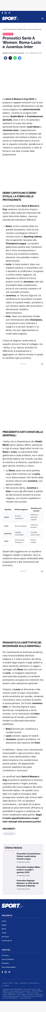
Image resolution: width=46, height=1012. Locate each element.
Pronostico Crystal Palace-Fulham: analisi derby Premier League (29, 856)
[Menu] (42, 18)
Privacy (16, 983)
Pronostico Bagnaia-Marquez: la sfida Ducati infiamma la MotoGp (28, 883)
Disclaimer (5, 963)
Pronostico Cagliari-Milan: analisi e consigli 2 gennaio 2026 (29, 869)
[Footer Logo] (23, 906)
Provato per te (7, 940)
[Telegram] (9, 13)
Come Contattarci (8, 959)
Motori (4, 929)
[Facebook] (3, 13)
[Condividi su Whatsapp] (15, 58)
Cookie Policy (24, 983)
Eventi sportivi (9, 834)
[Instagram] (6, 13)
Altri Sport (5, 937)
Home (4, 29)
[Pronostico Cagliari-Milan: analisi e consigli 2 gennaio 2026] (10, 871)
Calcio (4, 921)
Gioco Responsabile (8, 967)
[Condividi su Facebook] (5, 58)
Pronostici (8, 34)
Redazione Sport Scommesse (13, 53)
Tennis (4, 933)
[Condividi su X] (10, 58)
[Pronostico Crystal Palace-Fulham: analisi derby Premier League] (10, 857)
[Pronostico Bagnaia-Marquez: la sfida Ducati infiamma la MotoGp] (10, 884)
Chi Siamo (5, 955)
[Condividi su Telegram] (19, 58)
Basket (4, 925)
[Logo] (10, 18)
